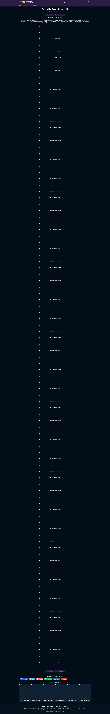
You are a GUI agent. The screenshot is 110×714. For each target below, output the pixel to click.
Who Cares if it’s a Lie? (73, 700)
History (69, 2)
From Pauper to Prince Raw (86, 700)
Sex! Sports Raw (25, 700)
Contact (66, 706)
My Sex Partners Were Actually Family (64, 700)
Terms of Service (58, 706)
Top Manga (45, 2)
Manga (64, 2)
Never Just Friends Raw (49, 700)
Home (43, 706)
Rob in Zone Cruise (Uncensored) (39, 700)
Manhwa (52, 2)
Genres (38, 2)
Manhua (58, 2)
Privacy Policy (50, 706)
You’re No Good (59, 17)
